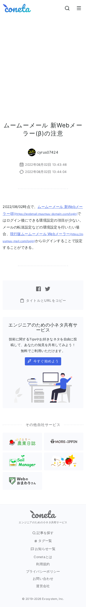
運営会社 (43, 586)
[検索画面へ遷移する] (67, 8)
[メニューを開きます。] (78, 8)
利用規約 (43, 564)
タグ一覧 (45, 541)
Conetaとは (43, 557)
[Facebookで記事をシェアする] (38, 289)
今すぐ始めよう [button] (46, 361)
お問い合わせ (43, 579)
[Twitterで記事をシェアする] (47, 289)
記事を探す (45, 533)
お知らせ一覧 (45, 549)
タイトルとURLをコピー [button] (46, 300)
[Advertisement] (43, 61)
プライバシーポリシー (43, 571)
